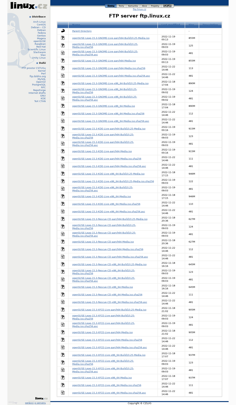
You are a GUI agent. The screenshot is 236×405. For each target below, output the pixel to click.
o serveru (40, 403)
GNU (43, 95)
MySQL (42, 79)
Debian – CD (38, 27)
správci (29, 403)
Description (210, 24)
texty (121, 5)
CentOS (41, 24)
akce (145, 5)
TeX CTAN (40, 101)
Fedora (42, 32)
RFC (43, 87)
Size (191, 24)
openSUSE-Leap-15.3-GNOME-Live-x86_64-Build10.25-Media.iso (110, 83)
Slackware (39, 52)
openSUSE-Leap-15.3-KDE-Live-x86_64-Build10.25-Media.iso (108, 173)
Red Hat (41, 46)
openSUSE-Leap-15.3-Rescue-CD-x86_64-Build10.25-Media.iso (109, 264)
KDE (43, 98)
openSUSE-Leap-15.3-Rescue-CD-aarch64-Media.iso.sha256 (107, 249)
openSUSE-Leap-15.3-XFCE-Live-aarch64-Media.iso (102, 332)
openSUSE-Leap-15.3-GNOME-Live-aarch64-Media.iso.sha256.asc (111, 75)
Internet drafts (37, 93)
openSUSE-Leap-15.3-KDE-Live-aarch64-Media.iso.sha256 (106, 158)
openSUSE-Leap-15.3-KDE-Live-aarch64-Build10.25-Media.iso (108, 128)
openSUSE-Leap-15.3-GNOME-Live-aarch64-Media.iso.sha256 (108, 68)
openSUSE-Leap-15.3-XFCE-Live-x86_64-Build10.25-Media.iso (108, 355)
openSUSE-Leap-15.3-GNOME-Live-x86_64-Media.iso (103, 106)
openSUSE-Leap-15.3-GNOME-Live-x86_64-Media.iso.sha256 (108, 113)
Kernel (42, 70)
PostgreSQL (39, 84)
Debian (41, 30)
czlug (168, 5)
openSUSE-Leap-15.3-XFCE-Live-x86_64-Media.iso (102, 377)
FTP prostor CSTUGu (34, 68)
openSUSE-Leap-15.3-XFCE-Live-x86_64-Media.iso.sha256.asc (109, 392)
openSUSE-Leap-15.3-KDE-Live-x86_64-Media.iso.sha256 (106, 204)
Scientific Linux (37, 49)
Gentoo (41, 35)
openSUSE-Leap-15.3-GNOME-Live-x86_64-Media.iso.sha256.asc (110, 121)
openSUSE (40, 41)
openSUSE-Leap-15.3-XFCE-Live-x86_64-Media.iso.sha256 (106, 385)
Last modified (171, 24)
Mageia (41, 38)
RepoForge (39, 90)
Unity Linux (39, 57)
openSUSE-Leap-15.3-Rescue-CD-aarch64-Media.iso (103, 241)
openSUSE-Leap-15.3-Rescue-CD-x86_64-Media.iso (102, 287)
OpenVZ (41, 81)
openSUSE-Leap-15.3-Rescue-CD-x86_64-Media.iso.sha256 (107, 294)
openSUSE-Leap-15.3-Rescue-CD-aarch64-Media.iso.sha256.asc (110, 256)
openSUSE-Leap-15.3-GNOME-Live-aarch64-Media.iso (104, 60)
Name (76, 24)
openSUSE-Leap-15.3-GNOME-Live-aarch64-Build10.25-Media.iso (111, 38)
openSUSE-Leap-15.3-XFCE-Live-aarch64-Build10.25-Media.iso (109, 309)
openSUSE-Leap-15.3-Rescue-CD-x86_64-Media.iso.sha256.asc (109, 302)
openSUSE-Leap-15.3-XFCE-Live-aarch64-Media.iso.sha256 (107, 340)
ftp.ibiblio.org (38, 76)
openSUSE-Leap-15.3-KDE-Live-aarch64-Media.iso (102, 151)
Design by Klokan (13, 403)
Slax (43, 55)
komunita (133, 5)
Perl (43, 73)
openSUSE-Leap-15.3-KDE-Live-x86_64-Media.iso (101, 196)
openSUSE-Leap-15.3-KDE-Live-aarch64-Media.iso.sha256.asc (109, 166)
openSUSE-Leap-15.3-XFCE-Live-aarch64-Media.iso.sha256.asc (109, 347)
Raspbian (40, 44)
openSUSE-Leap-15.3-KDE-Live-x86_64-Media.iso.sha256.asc (108, 211)
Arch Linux (39, 21)
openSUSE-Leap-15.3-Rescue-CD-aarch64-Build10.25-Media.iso (110, 219)
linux (111, 5)
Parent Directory (82, 31)
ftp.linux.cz (139, 9)
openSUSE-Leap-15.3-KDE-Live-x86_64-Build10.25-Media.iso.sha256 (113, 181)
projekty (155, 5)
